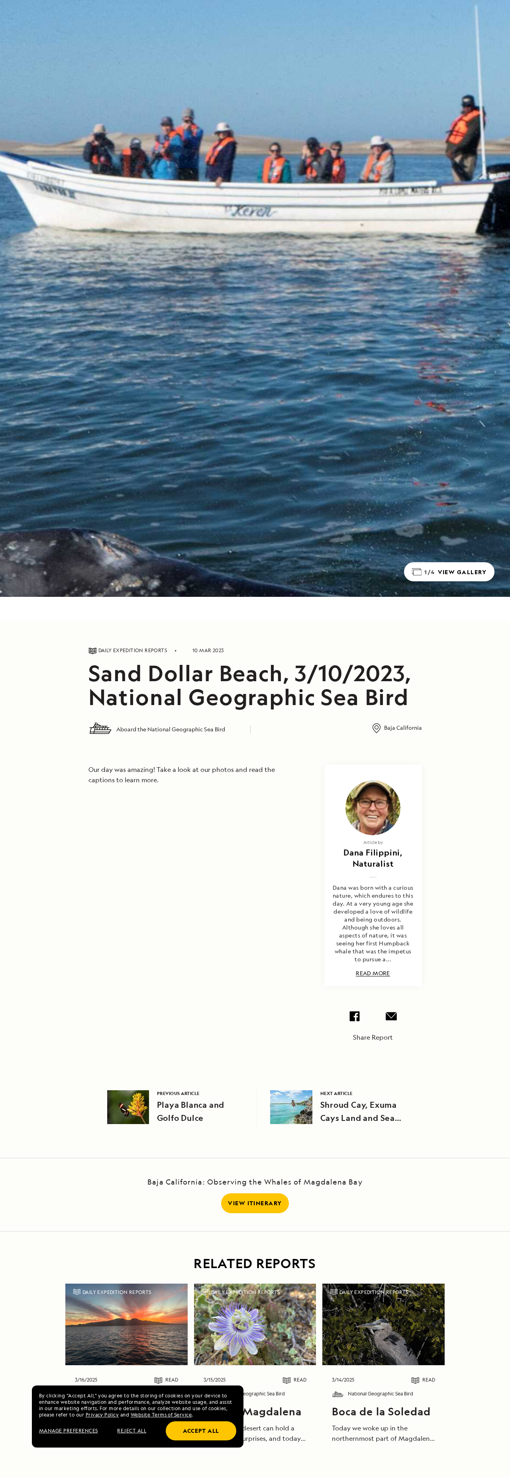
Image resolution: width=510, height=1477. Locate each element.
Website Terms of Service (161, 1414)
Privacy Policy (102, 1414)
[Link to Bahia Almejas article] (126, 1324)
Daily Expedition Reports (116, 1292)
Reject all (131, 1430)
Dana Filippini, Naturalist (372, 858)
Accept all (201, 1430)
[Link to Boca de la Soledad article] (383, 1324)
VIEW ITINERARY (255, 1203)
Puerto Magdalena (253, 1411)
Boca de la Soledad (381, 1411)
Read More (373, 973)
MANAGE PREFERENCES (68, 1430)
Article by (373, 842)
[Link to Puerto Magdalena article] (255, 1324)
